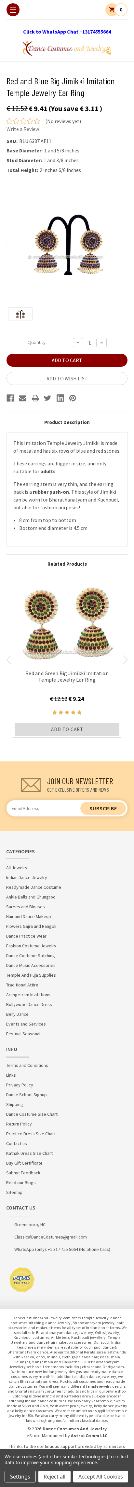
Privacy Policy (19, 1085)
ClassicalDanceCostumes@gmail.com (50, 1237)
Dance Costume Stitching (30, 955)
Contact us (16, 1143)
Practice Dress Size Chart (31, 1134)
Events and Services (26, 1024)
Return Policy (19, 1124)
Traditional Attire (22, 985)
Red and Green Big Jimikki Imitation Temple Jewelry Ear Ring (67, 676)
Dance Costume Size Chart (32, 1114)
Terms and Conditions (27, 1065)
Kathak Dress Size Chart (29, 1153)
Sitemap (14, 1192)
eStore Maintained (45, 1435)
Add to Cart (67, 729)
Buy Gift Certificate (24, 1163)
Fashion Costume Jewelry (31, 946)
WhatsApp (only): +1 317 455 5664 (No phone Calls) (62, 1249)
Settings (20, 1476)
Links (11, 1075)
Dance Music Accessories (31, 965)
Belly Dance (17, 1014)
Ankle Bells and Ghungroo (31, 897)
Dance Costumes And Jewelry (75, 1429)
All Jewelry (16, 868)
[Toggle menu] (13, 9)
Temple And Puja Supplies (31, 975)
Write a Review (23, 129)
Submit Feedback (23, 1173)
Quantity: (37, 342)
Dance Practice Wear (26, 936)
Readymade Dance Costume (33, 887)
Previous (8, 659)
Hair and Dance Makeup (28, 916)
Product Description (67, 422)
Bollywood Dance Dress (29, 1004)
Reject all (54, 1476)
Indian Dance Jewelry (26, 877)
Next (125, 659)
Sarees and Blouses (25, 907)
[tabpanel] (67, 660)
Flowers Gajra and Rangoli (31, 926)
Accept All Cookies (100, 1476)
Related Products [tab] (67, 564)
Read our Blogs (21, 1182)
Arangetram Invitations (28, 995)
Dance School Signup (26, 1095)
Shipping (14, 1104)
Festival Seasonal (23, 1034)
